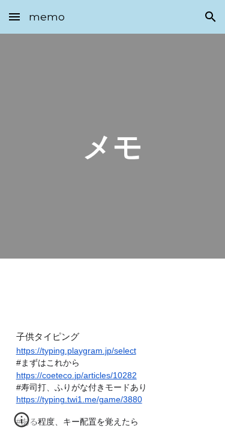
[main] (112, 146)
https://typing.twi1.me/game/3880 (79, 399)
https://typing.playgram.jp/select (76, 350)
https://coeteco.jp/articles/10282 (76, 375)
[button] (14, 16)
